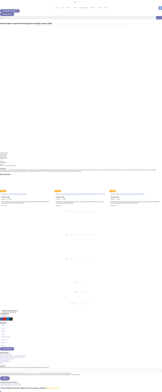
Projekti (75, 7)
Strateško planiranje (83, 7)
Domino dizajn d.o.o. (53, 388)
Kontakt (105, 7)
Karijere (99, 7)
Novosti (62, 7)
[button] (160, 8)
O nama (56, 7)
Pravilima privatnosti (25, 373)
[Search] (159, 17)
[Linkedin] (7, 319)
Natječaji (68, 7)
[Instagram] (11, 319)
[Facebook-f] (1, 319)
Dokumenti (92, 7)
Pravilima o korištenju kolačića (37, 373)
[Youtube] (4, 319)
